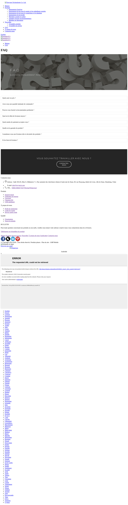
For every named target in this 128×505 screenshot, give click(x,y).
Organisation (9, 219)
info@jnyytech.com (18, 185)
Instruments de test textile (17, 15)
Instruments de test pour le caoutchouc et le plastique (25, 13)
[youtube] (18, 240)
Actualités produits (15, 24)
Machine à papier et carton (17, 17)
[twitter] (8, 240)
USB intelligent (10, 202)
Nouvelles (8, 22)
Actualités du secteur (15, 26)
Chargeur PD (9, 200)
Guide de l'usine (10, 210)
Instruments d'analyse (15, 9)
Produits (7, 8)
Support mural (9, 195)
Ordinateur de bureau (11, 196)
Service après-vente (11, 212)
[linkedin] (13, 240)
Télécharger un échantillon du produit (12, 231)
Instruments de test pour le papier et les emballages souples (27, 11)
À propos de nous (10, 29)
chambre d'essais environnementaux (20, 18)
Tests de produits (10, 221)
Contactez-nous (10, 31)
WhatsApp (14, 248)
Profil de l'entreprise (11, 209)
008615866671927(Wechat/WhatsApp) (24, 188)
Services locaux (16, 235)
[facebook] (3, 240)
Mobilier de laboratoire (16, 20)
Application (44, 235)
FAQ (6, 27)
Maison (7, 6)
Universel (8, 198)
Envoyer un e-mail (6, 246)
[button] (64, 164)
